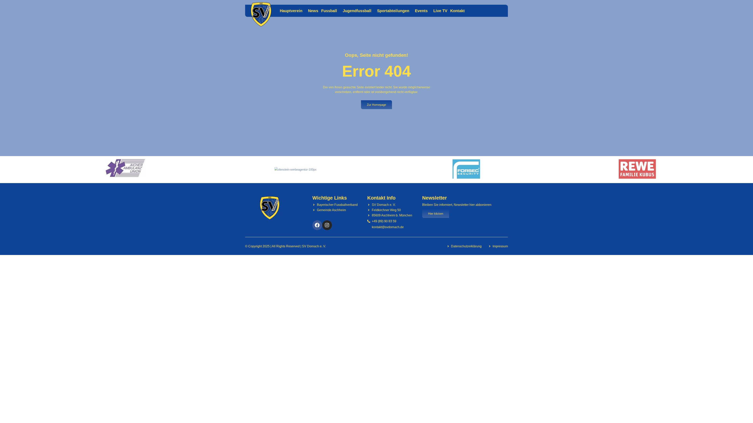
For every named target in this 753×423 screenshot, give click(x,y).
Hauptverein (291, 11)
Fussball (329, 11)
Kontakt (457, 11)
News (313, 11)
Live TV (440, 11)
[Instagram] (327, 225)
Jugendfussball (357, 11)
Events (421, 11)
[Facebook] (317, 225)
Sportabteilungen (393, 11)
